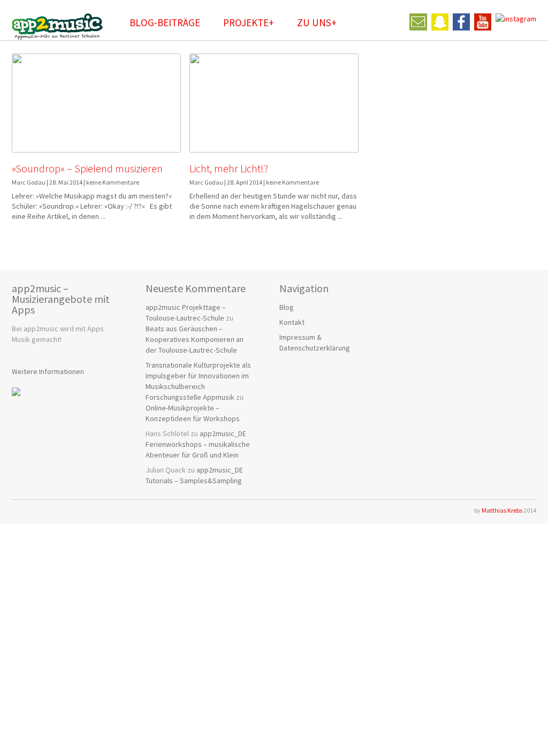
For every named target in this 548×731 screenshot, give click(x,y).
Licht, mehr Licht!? (228, 168)
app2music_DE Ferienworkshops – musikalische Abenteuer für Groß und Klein (198, 444)
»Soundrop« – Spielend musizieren (87, 168)
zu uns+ (317, 22)
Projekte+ (248, 22)
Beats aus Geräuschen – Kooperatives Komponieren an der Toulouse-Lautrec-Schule (194, 339)
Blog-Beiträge (165, 22)
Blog (286, 307)
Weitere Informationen (48, 371)
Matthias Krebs (502, 510)
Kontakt (292, 322)
